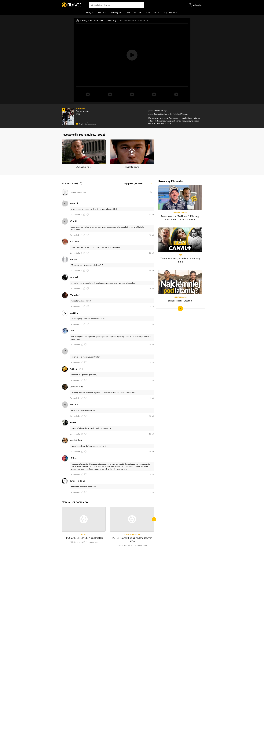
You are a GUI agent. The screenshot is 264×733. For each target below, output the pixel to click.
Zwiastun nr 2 (83, 166)
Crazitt (73, 221)
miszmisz (74, 241)
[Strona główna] (77, 20)
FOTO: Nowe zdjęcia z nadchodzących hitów (132, 539)
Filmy (84, 20)
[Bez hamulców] (68, 116)
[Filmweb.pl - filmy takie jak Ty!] (71, 4)
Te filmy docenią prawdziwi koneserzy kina (180, 260)
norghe (73, 259)
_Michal (74, 458)
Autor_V (74, 312)
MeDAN (74, 404)
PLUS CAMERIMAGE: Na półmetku (84, 537)
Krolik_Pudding (77, 480)
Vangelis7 (74, 295)
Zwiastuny (111, 20)
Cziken (73, 368)
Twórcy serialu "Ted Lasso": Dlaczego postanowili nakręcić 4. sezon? (180, 218)
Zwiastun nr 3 (132, 166)
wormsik (74, 277)
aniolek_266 (76, 440)
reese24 (74, 203)
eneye (73, 422)
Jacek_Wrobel (76, 386)
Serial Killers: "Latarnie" (180, 300)
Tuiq (72, 330)
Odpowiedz (75, 215)
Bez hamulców (96, 20)
